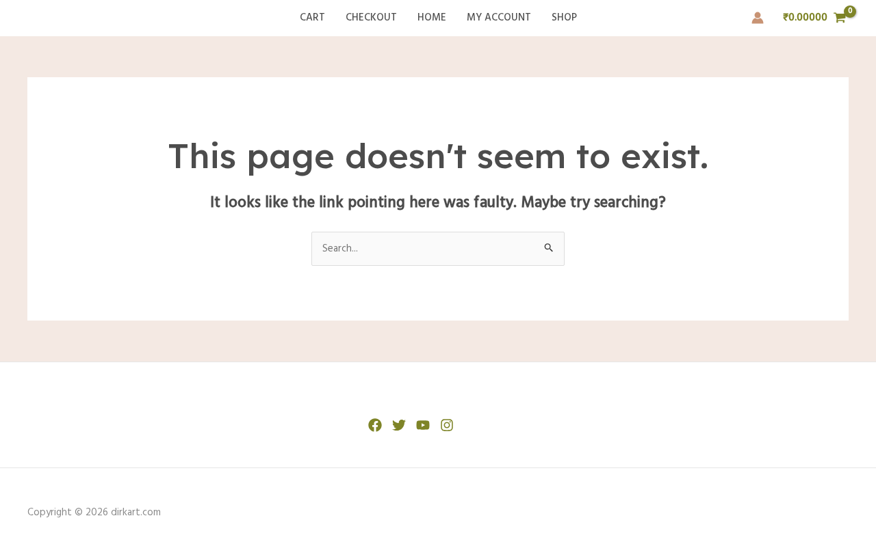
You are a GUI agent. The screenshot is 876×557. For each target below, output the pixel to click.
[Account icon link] (757, 18)
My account (499, 18)
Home (431, 18)
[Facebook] (375, 425)
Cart (312, 18)
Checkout (371, 18)
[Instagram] (447, 425)
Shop (564, 18)
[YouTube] (423, 425)
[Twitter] (399, 425)
